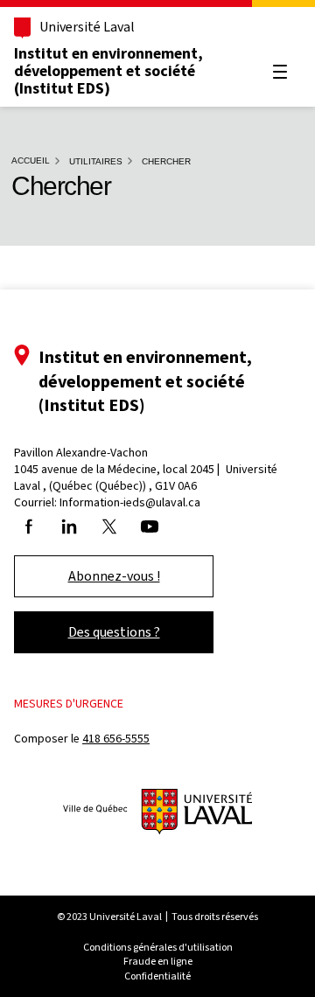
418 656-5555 (116, 738)
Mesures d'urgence (68, 703)
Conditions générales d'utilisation (158, 947)
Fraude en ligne (157, 961)
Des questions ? (114, 632)
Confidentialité (157, 976)
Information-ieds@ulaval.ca (130, 502)
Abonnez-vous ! (114, 576)
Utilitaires (95, 161)
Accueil (30, 160)
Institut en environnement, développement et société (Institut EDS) (108, 71)
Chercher (166, 161)
